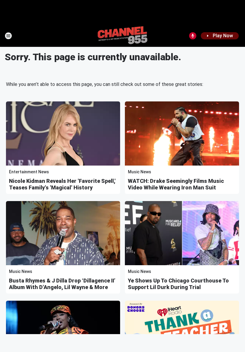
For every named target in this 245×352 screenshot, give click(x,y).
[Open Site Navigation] (8, 35)
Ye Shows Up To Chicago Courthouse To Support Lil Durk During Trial (178, 283)
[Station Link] (122, 35)
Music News (139, 171)
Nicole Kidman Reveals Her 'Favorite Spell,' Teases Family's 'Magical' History (62, 184)
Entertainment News (29, 171)
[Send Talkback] (192, 35)
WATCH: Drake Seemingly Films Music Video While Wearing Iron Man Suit (176, 184)
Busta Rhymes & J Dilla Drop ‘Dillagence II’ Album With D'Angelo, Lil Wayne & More (62, 283)
